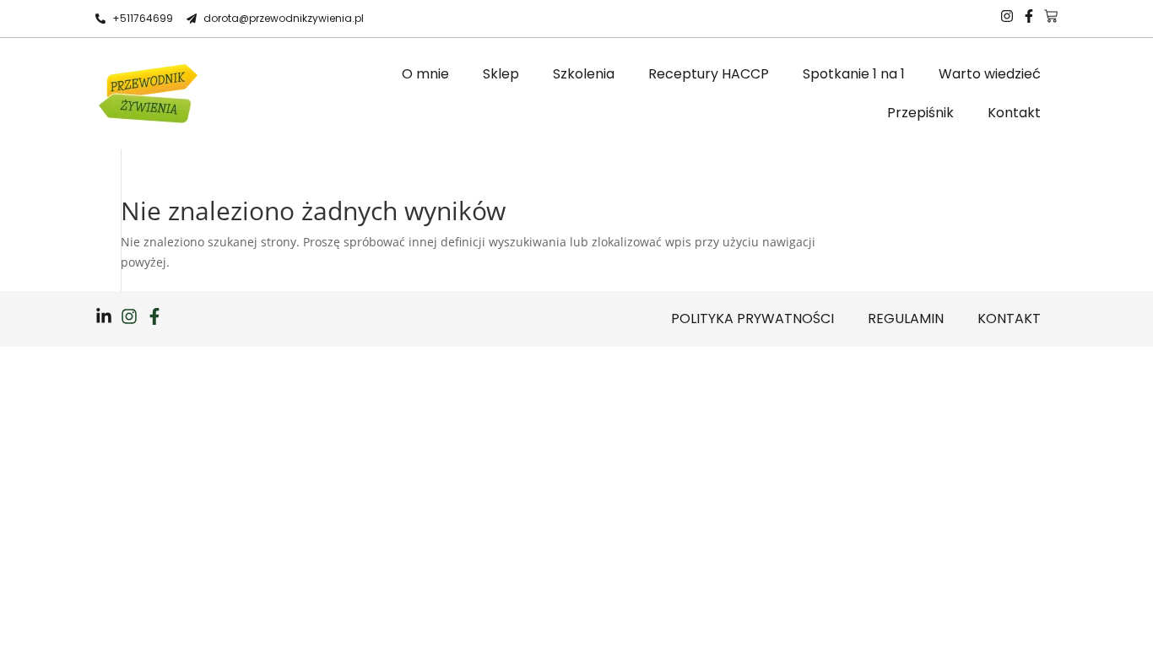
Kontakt (1014, 112)
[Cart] (1051, 16)
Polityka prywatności (752, 318)
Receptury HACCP (708, 74)
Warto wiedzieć (990, 74)
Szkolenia (583, 74)
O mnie (425, 74)
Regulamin (906, 318)
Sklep (501, 74)
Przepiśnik (920, 112)
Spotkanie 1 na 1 (854, 74)
